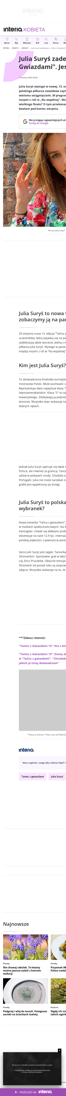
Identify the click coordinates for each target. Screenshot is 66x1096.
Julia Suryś (57, 776)
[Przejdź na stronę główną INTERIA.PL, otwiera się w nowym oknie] (13, 29)
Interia (6, 48)
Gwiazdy (24, 48)
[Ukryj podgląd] (59, 1050)
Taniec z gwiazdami (32, 776)
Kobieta (15, 48)
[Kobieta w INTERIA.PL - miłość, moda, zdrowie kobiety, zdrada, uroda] (34, 29)
